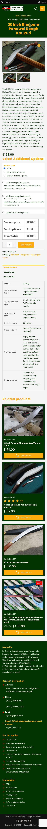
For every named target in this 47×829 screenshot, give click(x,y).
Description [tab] (9, 272)
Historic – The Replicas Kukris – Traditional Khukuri (23, 756)
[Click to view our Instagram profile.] (17, 821)
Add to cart (25, 245)
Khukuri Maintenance (15, 791)
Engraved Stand (17, 176)
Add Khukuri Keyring (17, 212)
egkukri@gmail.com (14, 715)
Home (8, 816)
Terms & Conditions (14, 798)
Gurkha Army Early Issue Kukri (18, 768)
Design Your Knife (34, 816)
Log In (43, 2)
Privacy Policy (11, 795)
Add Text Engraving (17, 182)
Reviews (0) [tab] (9, 277)
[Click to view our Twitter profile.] (21, 821)
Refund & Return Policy (15, 802)
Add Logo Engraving (18, 196)
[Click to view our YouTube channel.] (25, 821)
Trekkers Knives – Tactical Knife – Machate (24, 764)
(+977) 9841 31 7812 (14, 700)
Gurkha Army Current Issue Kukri (19, 747)
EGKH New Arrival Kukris (15, 743)
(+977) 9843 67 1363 (15, 706)
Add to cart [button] (25, 455)
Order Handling (18, 816)
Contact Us (11, 806)
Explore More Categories (17, 772)
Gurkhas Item (11, 750)
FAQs (8, 784)
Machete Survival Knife (15, 761)
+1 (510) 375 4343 (13, 727)
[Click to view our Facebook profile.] (29, 821)
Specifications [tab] (10, 267)
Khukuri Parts (11, 787)
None (9, 168)
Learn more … (11, 739)
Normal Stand (16, 172)
